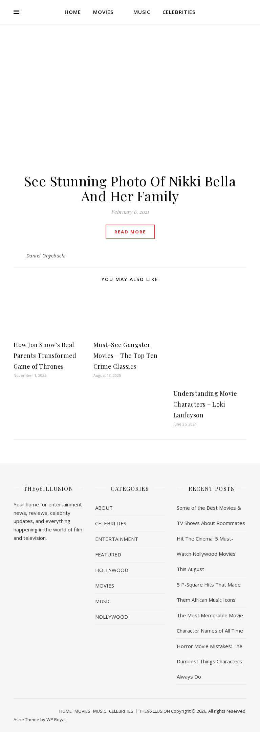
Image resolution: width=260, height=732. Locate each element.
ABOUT (104, 507)
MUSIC (141, 11)
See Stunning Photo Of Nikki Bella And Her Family (130, 188)
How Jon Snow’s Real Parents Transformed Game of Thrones (45, 355)
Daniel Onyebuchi (46, 255)
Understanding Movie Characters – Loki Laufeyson (205, 404)
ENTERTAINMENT (116, 538)
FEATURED (108, 554)
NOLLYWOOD (111, 616)
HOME (73, 11)
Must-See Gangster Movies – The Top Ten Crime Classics (125, 355)
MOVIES (103, 11)
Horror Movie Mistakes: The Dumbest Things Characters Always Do (209, 661)
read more (130, 232)
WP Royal (56, 719)
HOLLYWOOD (111, 570)
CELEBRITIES (178, 11)
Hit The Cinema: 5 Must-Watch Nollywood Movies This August (206, 553)
